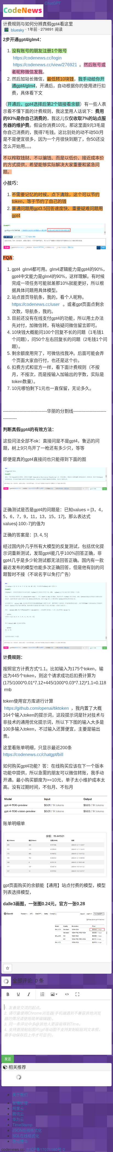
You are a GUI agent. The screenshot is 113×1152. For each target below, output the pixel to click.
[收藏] (7, 968)
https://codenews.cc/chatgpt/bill (33, 754)
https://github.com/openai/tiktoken (36, 708)
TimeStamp (22, 1124)
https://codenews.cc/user (36, 304)
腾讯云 (18, 1113)
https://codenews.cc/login (37, 58)
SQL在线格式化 (25, 1135)
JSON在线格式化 (27, 1130)
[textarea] (56, 1027)
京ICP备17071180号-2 (45, 1149)
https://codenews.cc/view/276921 (45, 64)
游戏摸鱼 (20, 1141)
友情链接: (20, 1102)
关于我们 (20, 1094)
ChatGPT (53, 3)
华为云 (18, 1119)
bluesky (17, 29)
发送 (7, 1058)
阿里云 (18, 1108)
